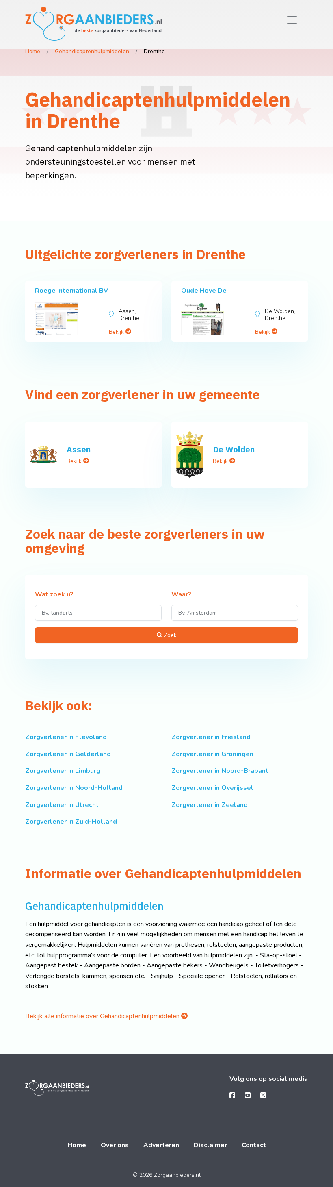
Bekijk (117, 332)
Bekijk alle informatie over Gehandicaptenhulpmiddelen (103, 1016)
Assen (79, 449)
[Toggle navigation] (292, 20)
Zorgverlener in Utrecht (62, 804)
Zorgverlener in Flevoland (66, 737)
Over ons (115, 1145)
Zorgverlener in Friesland (211, 737)
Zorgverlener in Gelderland (68, 754)
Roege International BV (71, 290)
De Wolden (234, 449)
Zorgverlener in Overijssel (212, 787)
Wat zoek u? (54, 594)
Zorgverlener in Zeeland (209, 804)
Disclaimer (210, 1145)
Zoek (169, 635)
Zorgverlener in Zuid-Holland (71, 821)
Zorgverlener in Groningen (212, 754)
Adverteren (161, 1145)
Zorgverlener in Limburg (62, 770)
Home (32, 51)
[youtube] (248, 1095)
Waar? (181, 594)
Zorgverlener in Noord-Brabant (219, 770)
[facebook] (232, 1095)
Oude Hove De (204, 290)
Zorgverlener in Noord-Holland (74, 787)
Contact (254, 1145)
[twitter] (263, 1095)
